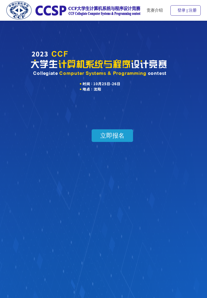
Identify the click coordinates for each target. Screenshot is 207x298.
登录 (181, 10)
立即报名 (112, 135)
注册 (193, 10)
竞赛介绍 (155, 10)
